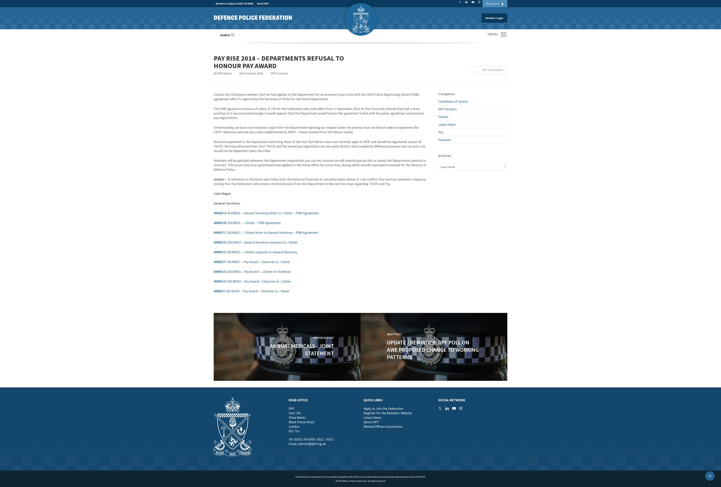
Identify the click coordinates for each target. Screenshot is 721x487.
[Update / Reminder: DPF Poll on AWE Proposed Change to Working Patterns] (433, 347)
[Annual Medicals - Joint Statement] (287, 347)
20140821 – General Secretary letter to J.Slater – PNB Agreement (266, 213)
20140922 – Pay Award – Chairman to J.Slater (252, 281)
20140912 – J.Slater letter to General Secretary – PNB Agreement (266, 232)
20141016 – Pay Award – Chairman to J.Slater (252, 291)
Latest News (447, 124)
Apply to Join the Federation (383, 408)
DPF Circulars (279, 73)
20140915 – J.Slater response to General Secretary (255, 252)
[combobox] (472, 167)
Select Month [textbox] (447, 167)
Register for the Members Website (388, 413)
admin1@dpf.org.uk (312, 444)
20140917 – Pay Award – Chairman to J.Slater (252, 262)
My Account (492, 3)
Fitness (443, 117)
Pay (440, 132)
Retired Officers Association (383, 426)
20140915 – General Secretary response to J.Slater (256, 242)
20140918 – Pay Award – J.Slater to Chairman (252, 271)
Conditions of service (453, 101)
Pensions (444, 140)
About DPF (371, 422)
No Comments (492, 70)
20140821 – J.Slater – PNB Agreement (247, 223)
